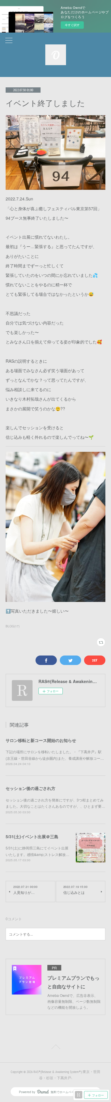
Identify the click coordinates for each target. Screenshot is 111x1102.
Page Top (55, 1048)
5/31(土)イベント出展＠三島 (32, 836)
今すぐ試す (72, 25)
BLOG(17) (13, 626)
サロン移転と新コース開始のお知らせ (41, 740)
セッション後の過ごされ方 (30, 788)
